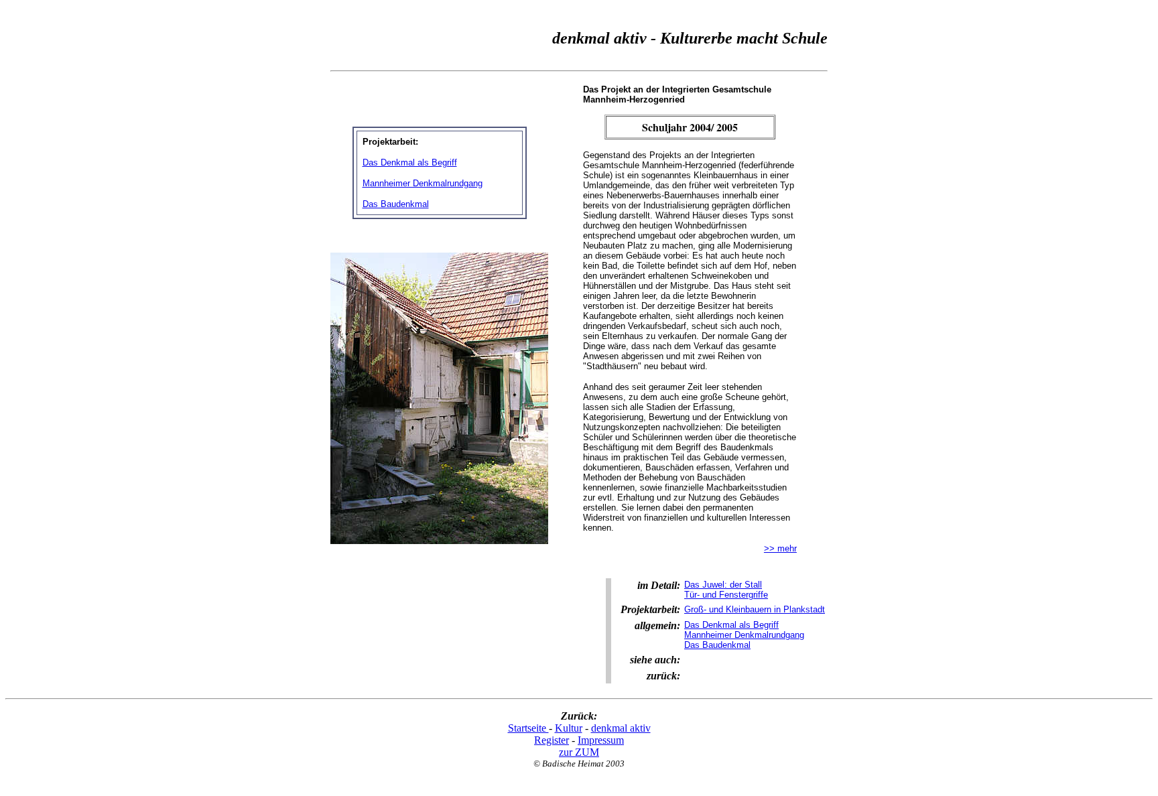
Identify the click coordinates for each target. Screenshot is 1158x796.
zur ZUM (579, 752)
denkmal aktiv (621, 728)
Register (551, 740)
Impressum (601, 740)
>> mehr (780, 548)
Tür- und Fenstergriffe (726, 595)
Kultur (568, 728)
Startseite (528, 728)
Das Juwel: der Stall (723, 585)
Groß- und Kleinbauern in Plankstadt (754, 609)
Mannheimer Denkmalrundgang (422, 183)
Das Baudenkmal (396, 204)
